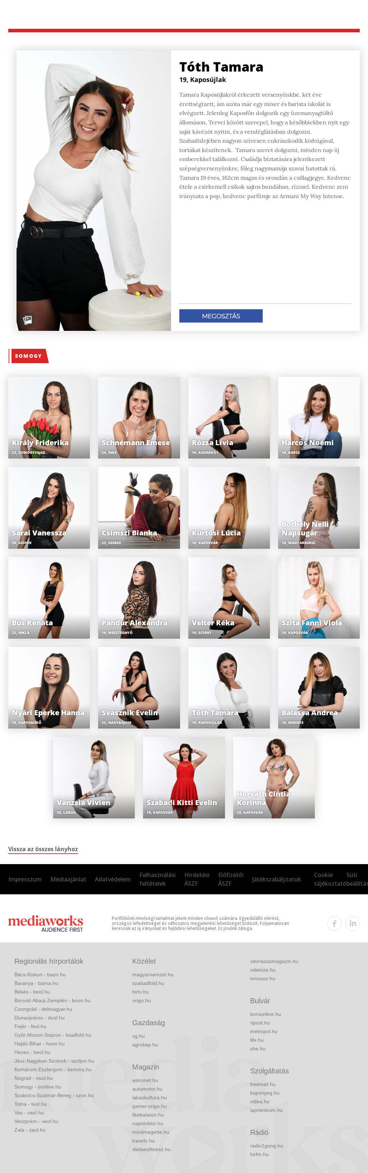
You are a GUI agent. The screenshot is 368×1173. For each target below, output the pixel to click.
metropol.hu (263, 1031)
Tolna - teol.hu (30, 1104)
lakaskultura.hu (149, 1097)
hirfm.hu (259, 1154)
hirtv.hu (140, 992)
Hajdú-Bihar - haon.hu (39, 1043)
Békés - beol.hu (32, 992)
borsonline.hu (265, 1014)
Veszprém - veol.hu (36, 1121)
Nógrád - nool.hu (33, 1078)
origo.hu (141, 1000)
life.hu (257, 1040)
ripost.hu (260, 1023)
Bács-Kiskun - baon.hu (40, 974)
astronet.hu (145, 1080)
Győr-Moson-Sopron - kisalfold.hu (52, 1035)
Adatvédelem (113, 879)
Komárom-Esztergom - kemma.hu (53, 1069)
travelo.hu (143, 1141)
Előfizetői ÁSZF (231, 879)
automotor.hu (147, 1089)
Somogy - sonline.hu (37, 1087)
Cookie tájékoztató (330, 879)
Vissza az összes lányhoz (43, 849)
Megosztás (221, 316)
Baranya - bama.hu (36, 983)
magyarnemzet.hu (153, 974)
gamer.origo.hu (149, 1106)
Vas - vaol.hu (29, 1112)
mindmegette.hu (150, 1132)
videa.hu (260, 1101)
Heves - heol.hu (32, 1052)
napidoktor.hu (147, 1123)
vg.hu (138, 1036)
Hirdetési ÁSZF (197, 879)
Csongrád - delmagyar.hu (43, 1009)
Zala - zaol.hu (30, 1130)
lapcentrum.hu (266, 1110)
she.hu (258, 1048)
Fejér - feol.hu (30, 1026)
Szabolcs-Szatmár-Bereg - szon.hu (54, 1095)
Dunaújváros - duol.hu (39, 1018)
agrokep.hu (145, 1045)
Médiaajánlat (68, 879)
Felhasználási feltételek (157, 879)
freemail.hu (263, 1084)
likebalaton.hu (148, 1115)
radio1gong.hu (266, 1146)
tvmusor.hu (262, 978)
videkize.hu (263, 970)
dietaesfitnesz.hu (151, 1149)
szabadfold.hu (148, 983)
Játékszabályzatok (276, 879)
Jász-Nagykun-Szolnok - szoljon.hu (54, 1061)
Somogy (28, 355)
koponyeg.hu (265, 1093)
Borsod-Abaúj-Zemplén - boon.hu (52, 1000)
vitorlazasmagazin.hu (274, 961)
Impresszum (25, 879)
